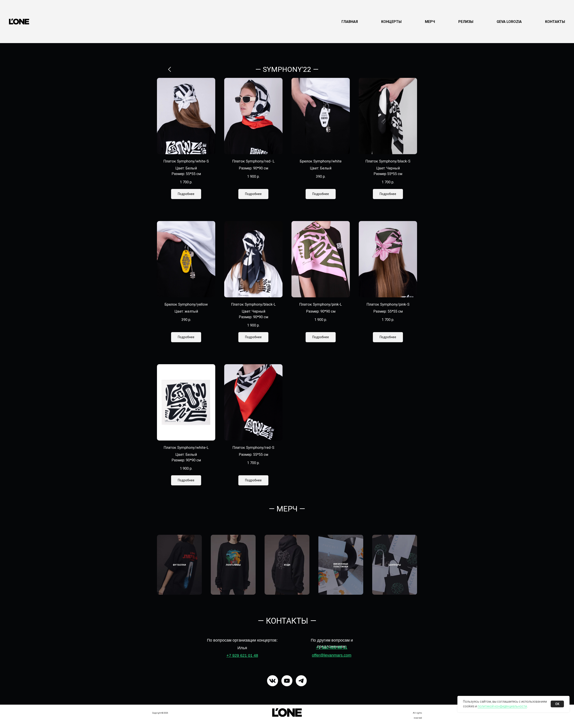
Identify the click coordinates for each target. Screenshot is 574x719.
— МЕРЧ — (287, 508)
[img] (287, 712)
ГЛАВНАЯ (349, 22)
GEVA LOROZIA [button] (509, 22)
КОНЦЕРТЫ (391, 22)
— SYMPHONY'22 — (287, 69)
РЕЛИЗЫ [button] (465, 22)
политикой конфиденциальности (502, 706)
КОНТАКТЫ (555, 22)
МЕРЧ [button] (430, 22)
